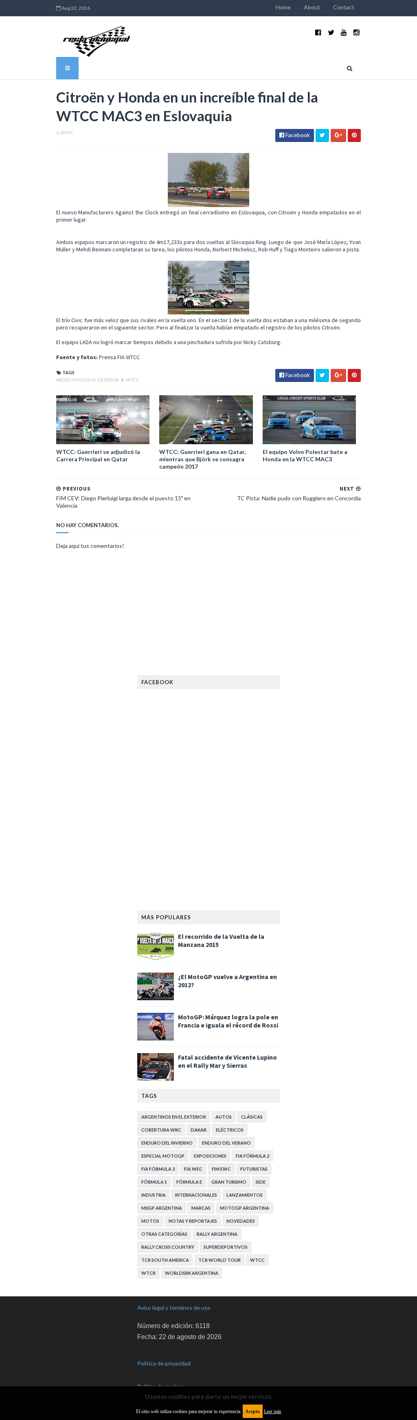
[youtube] (344, 32)
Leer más (272, 1411)
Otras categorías (164, 1234)
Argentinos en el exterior (88, 379)
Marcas (201, 1208)
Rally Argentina (217, 1234)
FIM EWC (221, 1168)
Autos (223, 1116)
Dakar (198, 1129)
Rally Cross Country (167, 1247)
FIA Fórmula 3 (158, 1168)
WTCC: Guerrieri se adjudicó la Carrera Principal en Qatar (98, 455)
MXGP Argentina (161, 1208)
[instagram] (356, 32)
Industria (153, 1195)
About (312, 7)
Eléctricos (230, 1129)
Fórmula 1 (154, 1181)
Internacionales (196, 1195)
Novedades (240, 1221)
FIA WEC (193, 1168)
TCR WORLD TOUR (219, 1260)
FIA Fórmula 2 (252, 1155)
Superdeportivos (226, 1247)
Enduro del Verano (226, 1142)
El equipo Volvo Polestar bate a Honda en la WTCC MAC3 (305, 455)
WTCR (148, 1273)
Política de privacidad (164, 1363)
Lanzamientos (244, 1195)
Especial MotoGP (162, 1155)
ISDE (261, 1181)
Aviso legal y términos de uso (174, 1307)
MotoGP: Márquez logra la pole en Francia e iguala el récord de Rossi (228, 1021)
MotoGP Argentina (244, 1208)
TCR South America (165, 1260)
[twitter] (331, 32)
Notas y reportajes (193, 1221)
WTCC (132, 379)
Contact (343, 7)
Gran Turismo (228, 1181)
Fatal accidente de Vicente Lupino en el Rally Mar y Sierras (227, 1061)
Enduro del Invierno (167, 1142)
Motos (150, 1221)
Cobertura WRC (161, 1129)
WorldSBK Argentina (191, 1273)
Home (283, 7)
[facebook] (318, 32)
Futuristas (254, 1168)
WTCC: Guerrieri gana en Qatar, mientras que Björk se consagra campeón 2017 (202, 459)
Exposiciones (210, 1155)
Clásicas (252, 1116)
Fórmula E (189, 1181)
